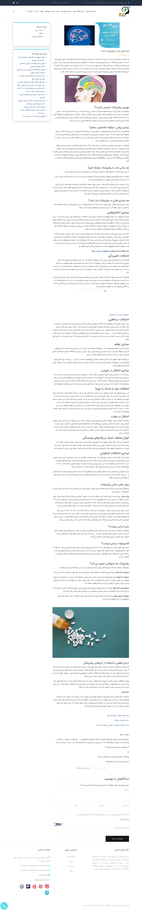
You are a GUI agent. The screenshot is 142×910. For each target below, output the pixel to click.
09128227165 (43, 875)
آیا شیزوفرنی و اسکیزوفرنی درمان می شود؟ (104, 251)
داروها (58, 11)
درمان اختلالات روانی (79, 11)
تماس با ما (30, 11)
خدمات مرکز (39, 30)
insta (13, 2)
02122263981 (34, 870)
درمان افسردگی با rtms (121, 720)
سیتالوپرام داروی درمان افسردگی (119, 314)
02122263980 (24, 870)
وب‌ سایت (126, 805)
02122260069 (24, 865)
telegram (17, 2)
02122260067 (65, 2)
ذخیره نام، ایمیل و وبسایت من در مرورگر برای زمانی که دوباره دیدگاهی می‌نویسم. (102, 814)
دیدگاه (126, 790)
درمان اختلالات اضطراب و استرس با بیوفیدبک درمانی (112, 725)
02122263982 (43, 870)
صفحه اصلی (71, 856)
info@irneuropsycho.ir (42, 880)
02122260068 (55, 2)
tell (4, 906)
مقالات (41, 11)
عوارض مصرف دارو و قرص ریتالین (34, 107)
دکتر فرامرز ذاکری (91, 11)
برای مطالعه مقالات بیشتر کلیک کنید (118, 715)
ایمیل (101, 805)
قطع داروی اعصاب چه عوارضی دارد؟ (33, 116)
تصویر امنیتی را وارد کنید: (121, 827)
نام (76, 805)
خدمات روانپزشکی (50, 11)
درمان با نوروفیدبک (66, 11)
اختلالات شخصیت (37, 36)
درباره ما (36, 11)
